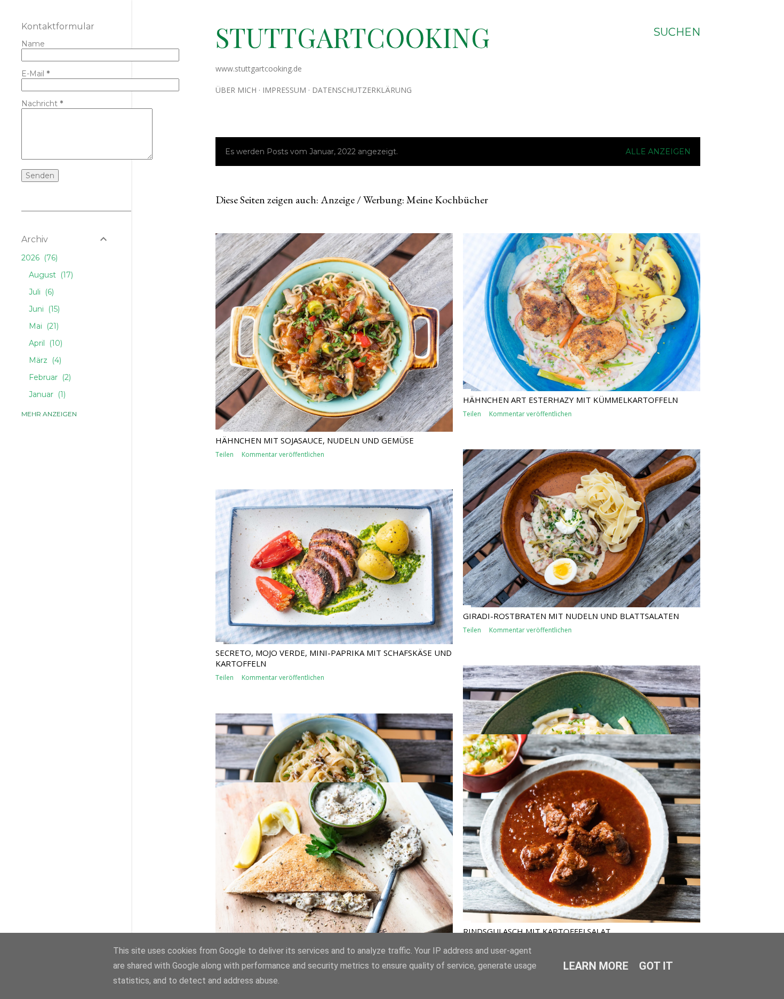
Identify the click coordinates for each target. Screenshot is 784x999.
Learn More (595, 966)
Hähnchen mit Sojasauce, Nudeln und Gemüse (314, 440)
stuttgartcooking (352, 37)
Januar (46, 394)
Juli (40, 292)
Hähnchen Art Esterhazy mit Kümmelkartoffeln (570, 399)
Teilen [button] (224, 454)
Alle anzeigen (658, 151)
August (50, 275)
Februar (49, 377)
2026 (38, 258)
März (44, 360)
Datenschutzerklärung (362, 90)
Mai (43, 326)
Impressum (284, 90)
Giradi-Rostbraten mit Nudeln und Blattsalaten (571, 615)
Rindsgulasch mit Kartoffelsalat (537, 931)
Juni (43, 309)
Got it (656, 966)
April (44, 343)
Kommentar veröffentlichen (283, 454)
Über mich (236, 90)
